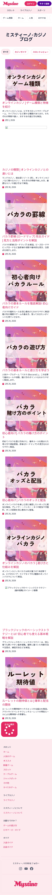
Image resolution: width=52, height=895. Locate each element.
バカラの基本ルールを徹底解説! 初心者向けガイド (25, 305)
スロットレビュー (40, 51)
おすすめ (42, 17)
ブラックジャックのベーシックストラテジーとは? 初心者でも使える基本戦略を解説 (25, 634)
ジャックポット (10, 778)
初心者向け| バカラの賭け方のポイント (25, 435)
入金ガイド (8, 842)
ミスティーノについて (12, 812)
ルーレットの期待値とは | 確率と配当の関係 (25, 702)
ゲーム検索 (8, 17)
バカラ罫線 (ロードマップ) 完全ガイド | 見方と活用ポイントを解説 (26, 238)
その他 (6, 782)
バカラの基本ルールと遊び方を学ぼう (25, 370)
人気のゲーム (9, 756)
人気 (31, 17)
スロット (11, 10)
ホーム (21, 17)
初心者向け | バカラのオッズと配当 (24, 500)
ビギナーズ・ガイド (12, 829)
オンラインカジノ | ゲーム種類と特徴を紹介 (25, 105)
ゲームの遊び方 (10, 825)
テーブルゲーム (10, 774)
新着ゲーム (8, 765)
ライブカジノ (26, 10)
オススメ (7, 760)
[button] (9, 729)
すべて (5, 51)
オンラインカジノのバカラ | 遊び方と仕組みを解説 (25, 565)
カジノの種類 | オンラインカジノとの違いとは (25, 171)
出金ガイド (8, 847)
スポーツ (41, 10)
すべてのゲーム (10, 787)
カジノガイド (20, 51)
